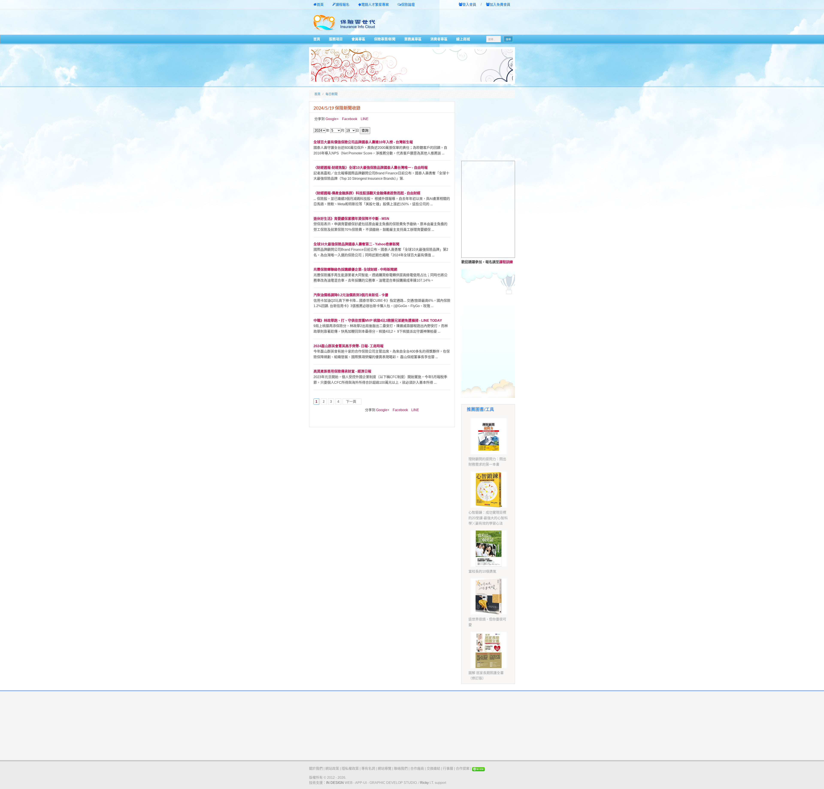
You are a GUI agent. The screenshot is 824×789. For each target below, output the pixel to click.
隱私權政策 (350, 768)
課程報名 (342, 4)
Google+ (332, 119)
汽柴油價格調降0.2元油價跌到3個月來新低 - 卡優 (351, 295)
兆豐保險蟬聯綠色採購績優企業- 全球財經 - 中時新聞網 (355, 269)
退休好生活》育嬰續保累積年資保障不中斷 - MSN (351, 218)
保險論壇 (408, 4)
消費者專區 (438, 39)
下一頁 (351, 401)
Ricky (424, 782)
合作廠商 (417, 768)
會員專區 (358, 39)
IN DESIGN (335, 782)
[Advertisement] (465, 22)
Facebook (349, 119)
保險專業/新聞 (384, 39)
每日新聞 (332, 94)
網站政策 (332, 768)
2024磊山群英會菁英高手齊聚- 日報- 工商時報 (348, 346)
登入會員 (469, 4)
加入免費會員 (500, 4)
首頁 (320, 4)
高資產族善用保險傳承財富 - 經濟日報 (342, 371)
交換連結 (433, 768)
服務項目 (336, 39)
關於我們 (316, 768)
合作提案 (463, 768)
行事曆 (448, 768)
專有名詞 (368, 768)
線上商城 (463, 39)
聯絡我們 (401, 768)
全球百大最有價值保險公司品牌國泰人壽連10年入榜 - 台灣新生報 (363, 142)
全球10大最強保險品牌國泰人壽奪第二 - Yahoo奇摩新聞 (356, 244)
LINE (364, 119)
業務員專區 (412, 39)
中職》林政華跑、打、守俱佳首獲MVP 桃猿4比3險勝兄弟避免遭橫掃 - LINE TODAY (378, 320)
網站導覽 (384, 768)
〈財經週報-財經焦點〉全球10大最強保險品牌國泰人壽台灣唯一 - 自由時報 (371, 167)
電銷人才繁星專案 (375, 4)
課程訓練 (506, 262)
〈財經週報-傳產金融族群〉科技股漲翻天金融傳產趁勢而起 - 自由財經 (367, 193)
